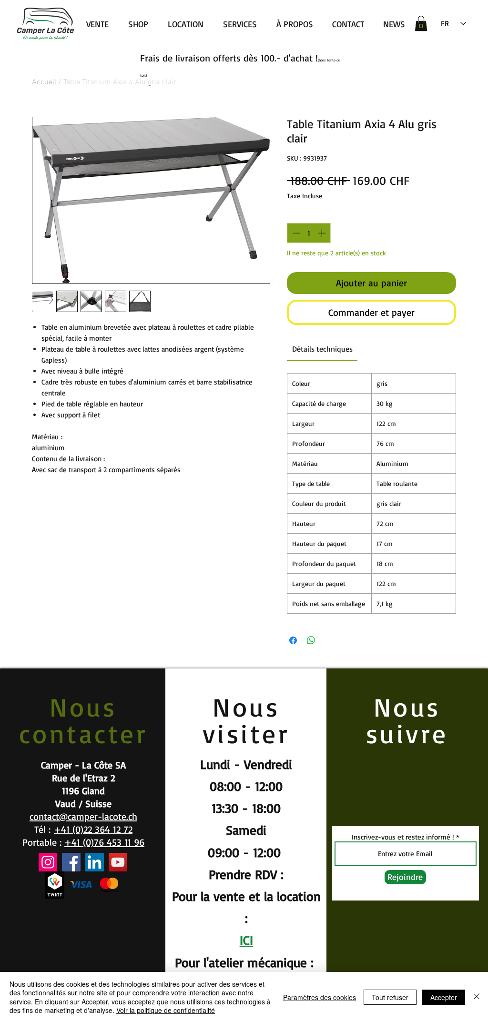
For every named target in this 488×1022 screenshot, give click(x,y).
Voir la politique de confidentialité (165, 1010)
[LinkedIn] (94, 862)
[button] (421, 23)
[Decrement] (295, 233)
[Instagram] (48, 862)
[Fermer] (476, 997)
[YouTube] (118, 862)
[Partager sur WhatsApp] (311, 640)
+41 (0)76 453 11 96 (104, 842)
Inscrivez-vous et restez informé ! (403, 836)
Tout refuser (390, 997)
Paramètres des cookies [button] (319, 997)
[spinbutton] (309, 233)
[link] (322, 349)
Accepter (443, 997)
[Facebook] (71, 862)
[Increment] (322, 233)
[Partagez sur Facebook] (293, 640)
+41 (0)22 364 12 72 (93, 829)
